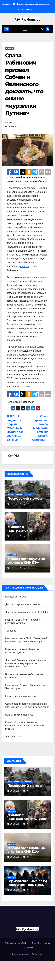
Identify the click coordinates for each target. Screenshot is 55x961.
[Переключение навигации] (25, 29)
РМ (10, 122)
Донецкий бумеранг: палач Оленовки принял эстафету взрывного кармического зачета (26, 663)
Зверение (10, 630)
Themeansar (27, 947)
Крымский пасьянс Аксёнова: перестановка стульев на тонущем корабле (24, 725)
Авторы (25, 954)
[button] (42, 29)
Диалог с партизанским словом (20, 530)
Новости (9, 48)
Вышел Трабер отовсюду (19, 714)
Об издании (37, 954)
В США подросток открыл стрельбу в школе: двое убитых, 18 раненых (15, 428)
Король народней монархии (20, 696)
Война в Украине (15, 494)
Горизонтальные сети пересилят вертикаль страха (27, 884)
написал (24, 266)
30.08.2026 (15, 791)
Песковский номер (24, 498)
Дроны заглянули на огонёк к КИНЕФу (26, 561)
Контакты (16, 954)
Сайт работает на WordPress (18, 943)
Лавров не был (13, 736)
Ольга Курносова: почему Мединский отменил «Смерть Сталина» (40, 428)
